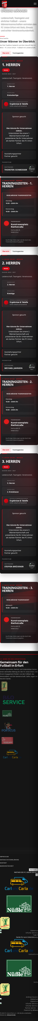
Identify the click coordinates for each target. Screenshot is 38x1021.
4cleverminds (11, 1015)
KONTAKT (3, 863)
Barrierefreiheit (7, 866)
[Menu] (35, 4)
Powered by (31, 1010)
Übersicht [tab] (5, 53)
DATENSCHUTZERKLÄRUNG (9, 860)
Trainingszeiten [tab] (18, 53)
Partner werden (31, 1008)
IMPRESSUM (4, 857)
